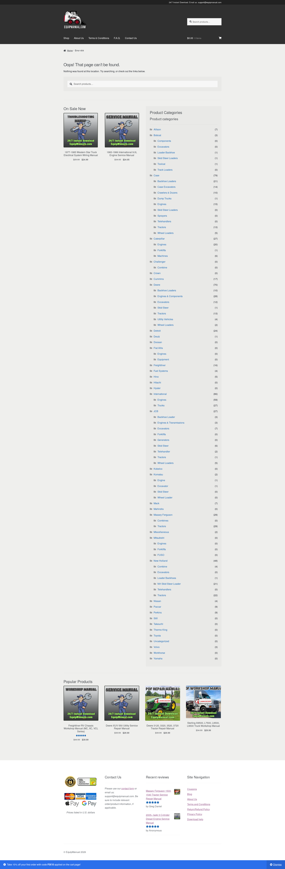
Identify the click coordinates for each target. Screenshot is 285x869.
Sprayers (162, 215)
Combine (162, 267)
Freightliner (160, 365)
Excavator (162, 486)
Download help (195, 819)
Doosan (158, 342)
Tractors (161, 227)
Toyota (157, 635)
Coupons (192, 789)
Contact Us (131, 38)
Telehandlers (164, 221)
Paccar (157, 606)
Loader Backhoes (166, 578)
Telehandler (163, 451)
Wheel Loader (164, 497)
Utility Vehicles (165, 319)
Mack (156, 503)
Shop (66, 38)
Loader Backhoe (166, 152)
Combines (162, 520)
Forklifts (161, 250)
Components (164, 141)
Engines (161, 204)
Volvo (157, 647)
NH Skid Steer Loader (169, 583)
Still (156, 618)
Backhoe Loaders (166, 181)
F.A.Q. (117, 38)
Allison (157, 129)
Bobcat (157, 135)
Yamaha (158, 658)
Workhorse (159, 652)
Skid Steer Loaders (167, 158)
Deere (157, 284)
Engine (161, 480)
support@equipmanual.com (209, 2)
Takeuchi (158, 624)
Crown (157, 273)
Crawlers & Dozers (167, 192)
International (160, 394)
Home (70, 50)
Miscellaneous (161, 532)
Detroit (157, 330)
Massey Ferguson (163, 514)
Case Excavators (166, 186)
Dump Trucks (164, 198)
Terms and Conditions (198, 804)
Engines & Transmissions (170, 422)
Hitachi (157, 382)
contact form (127, 788)
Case (156, 175)
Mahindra (159, 509)
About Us (79, 38)
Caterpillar (159, 238)
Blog (189, 794)
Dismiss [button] (277, 864)
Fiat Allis (158, 348)
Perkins (158, 612)
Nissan (157, 601)
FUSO (160, 555)
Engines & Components (170, 296)
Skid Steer (162, 307)
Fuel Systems (161, 371)
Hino (156, 376)
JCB (156, 411)
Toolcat (161, 164)
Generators (163, 440)
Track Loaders (164, 169)
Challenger (159, 261)
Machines (162, 256)
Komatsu (158, 474)
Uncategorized (161, 641)
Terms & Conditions (98, 38)
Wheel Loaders (165, 233)
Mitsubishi (159, 537)
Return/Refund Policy (198, 809)
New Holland (160, 560)
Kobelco (158, 468)
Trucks (160, 405)
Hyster (157, 388)
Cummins (159, 279)
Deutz (157, 336)
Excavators (163, 146)
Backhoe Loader (166, 417)
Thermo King (160, 629)
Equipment (163, 359)
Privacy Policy (194, 814)
